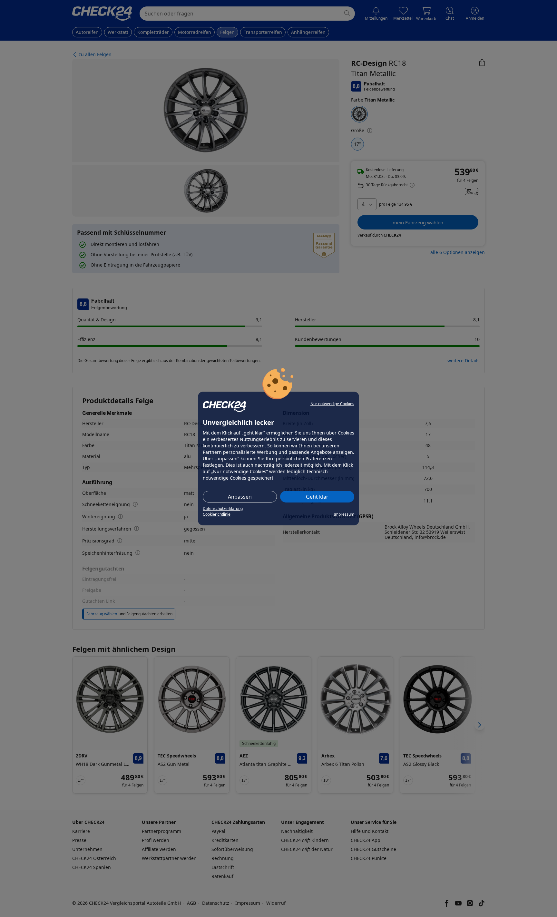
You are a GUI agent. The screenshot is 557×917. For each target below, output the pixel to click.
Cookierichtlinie (216, 514)
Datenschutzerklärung (223, 508)
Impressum (344, 514)
